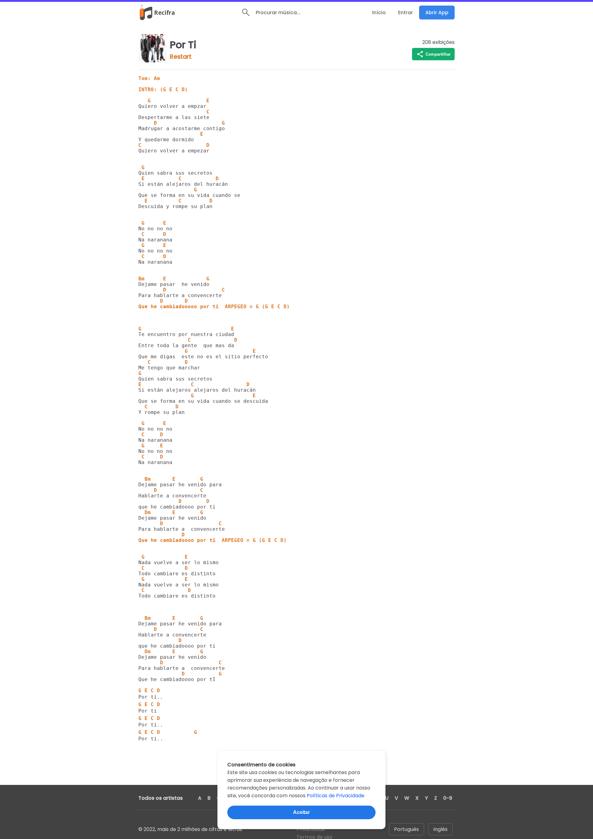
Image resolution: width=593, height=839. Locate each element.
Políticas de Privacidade (335, 795)
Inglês (440, 829)
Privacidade (310, 829)
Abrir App (436, 12)
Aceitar (301, 812)
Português (406, 829)
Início (379, 12)
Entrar (405, 12)
